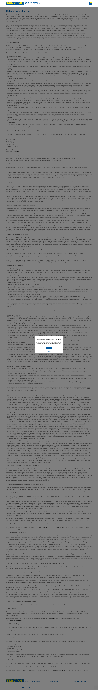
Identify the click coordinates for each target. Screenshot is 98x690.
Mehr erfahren (49, 344)
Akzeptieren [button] (49, 348)
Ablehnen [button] (49, 351)
